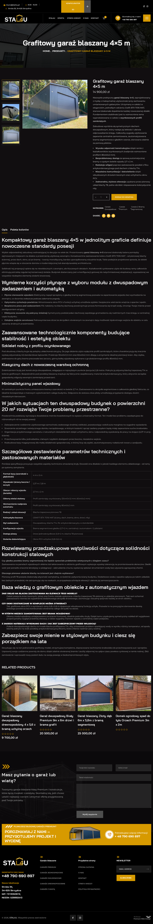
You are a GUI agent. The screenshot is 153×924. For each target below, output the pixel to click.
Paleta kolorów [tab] (19, 229)
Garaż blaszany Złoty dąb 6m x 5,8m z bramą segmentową (95, 720)
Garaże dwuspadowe (110, 208)
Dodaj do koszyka (124, 197)
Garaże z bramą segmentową (137, 208)
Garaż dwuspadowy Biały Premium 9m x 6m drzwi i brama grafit (57, 720)
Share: (96, 216)
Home (46, 51)
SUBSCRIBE (126, 878)
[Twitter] (108, 216)
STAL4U (13, 918)
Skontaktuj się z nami (131, 17)
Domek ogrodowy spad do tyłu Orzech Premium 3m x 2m (133, 720)
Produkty (58, 51)
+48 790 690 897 (129, 20)
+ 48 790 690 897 (127, 836)
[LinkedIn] (113, 216)
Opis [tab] (4, 229)
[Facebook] (104, 216)
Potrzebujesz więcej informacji (131, 833)
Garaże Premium (123, 208)
